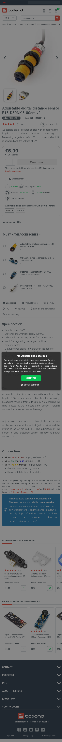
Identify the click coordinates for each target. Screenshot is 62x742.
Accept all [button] (31, 378)
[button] (31, 384)
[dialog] (31, 371)
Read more (36, 372)
